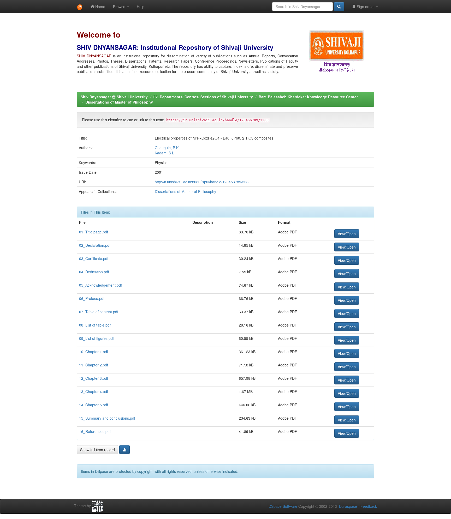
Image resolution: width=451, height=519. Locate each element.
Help (140, 6)
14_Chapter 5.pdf (93, 404)
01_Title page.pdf (93, 231)
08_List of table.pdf (95, 325)
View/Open (347, 233)
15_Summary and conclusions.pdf (107, 418)
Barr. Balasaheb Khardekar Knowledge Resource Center (308, 96)
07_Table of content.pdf (98, 311)
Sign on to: (366, 6)
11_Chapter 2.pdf (93, 364)
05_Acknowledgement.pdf (100, 285)
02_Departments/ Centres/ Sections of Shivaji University (203, 96)
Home (99, 6)
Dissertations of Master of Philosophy (119, 102)
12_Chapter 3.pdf (93, 378)
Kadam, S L (164, 152)
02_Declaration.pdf (94, 245)
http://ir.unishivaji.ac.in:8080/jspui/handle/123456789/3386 (203, 181)
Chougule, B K (167, 147)
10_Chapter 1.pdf (93, 351)
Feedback (368, 506)
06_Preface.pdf (91, 298)
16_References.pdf (95, 431)
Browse (119, 6)
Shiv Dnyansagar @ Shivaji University (114, 96)
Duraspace (348, 506)
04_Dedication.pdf (94, 271)
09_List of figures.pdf (96, 338)
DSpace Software (283, 506)
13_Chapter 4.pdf (93, 391)
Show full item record (97, 449)
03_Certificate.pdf (93, 258)
